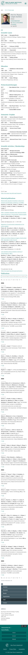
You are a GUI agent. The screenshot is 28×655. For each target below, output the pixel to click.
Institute (5, 587)
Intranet (14, 635)
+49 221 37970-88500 (17, 22)
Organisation (6, 596)
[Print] (2, 584)
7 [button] (11, 280)
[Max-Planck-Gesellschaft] (8, 645)
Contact (5, 602)
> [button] (21, 280)
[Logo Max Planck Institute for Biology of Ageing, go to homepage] (11, 3)
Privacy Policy (12, 649)
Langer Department (15, 20)
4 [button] (6, 280)
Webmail (14, 639)
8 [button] (13, 280)
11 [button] (19, 280)
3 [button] (4, 280)
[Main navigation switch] (25, 3)
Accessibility (22, 649)
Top (25, 626)
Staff (4, 599)
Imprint (5, 649)
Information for (6, 627)
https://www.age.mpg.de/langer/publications (11, 271)
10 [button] (17, 280)
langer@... (14, 24)
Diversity (5, 590)
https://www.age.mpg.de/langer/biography (11, 193)
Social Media (5, 630)
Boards (5, 593)
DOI (3, 299)
